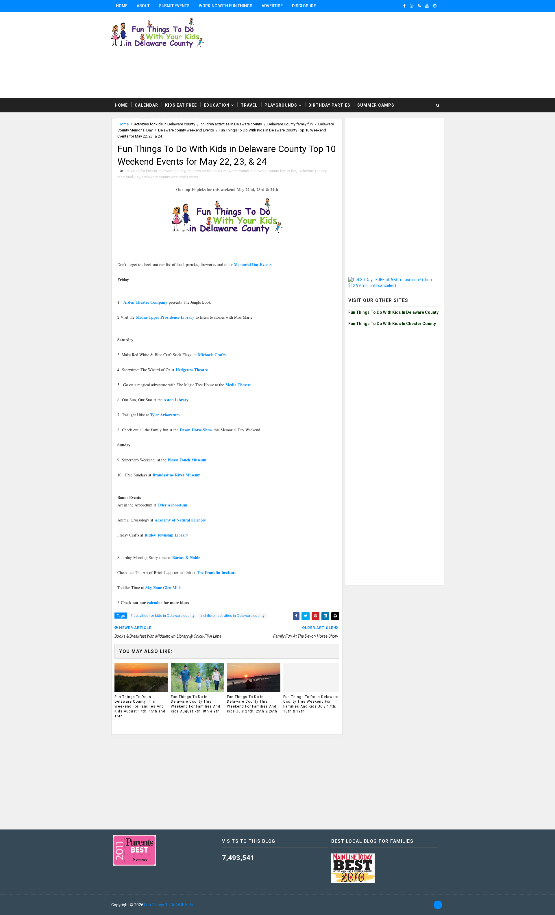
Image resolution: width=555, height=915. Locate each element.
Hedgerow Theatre (192, 370)
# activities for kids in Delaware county (162, 615)
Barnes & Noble (186, 557)
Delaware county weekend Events (186, 130)
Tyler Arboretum (165, 415)
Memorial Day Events (252, 264)
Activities (127, 119)
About (143, 5)
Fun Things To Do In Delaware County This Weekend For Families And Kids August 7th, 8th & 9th (195, 704)
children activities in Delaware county (218, 171)
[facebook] (404, 5)
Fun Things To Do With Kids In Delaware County (393, 312)
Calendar (146, 105)
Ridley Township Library (166, 535)
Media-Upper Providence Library (165, 317)
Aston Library (176, 400)
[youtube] (427, 5)
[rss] (419, 5)
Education (217, 105)
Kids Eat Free (181, 105)
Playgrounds (280, 105)
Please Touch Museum (187, 460)
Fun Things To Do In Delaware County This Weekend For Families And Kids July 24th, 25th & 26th (252, 704)
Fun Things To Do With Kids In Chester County (392, 323)
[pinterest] (435, 5)
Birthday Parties (329, 105)
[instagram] (411, 5)
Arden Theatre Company (146, 302)
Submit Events (174, 5)
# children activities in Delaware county (232, 615)
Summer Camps (375, 105)
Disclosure (304, 5)
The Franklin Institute (216, 572)
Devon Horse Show (196, 430)
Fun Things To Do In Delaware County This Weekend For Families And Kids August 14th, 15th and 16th (139, 706)
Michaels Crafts (211, 355)
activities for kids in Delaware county (155, 171)
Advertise (272, 5)
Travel (249, 105)
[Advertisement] (373, 54)
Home (121, 5)
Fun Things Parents (175, 119)
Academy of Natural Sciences (181, 520)
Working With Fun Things (225, 5)
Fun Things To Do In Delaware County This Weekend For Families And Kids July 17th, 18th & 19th (310, 704)
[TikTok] (438, 905)
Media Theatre (237, 385)
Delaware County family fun (273, 171)
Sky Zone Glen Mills (163, 587)
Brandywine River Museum (177, 475)
